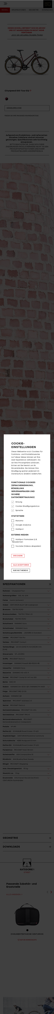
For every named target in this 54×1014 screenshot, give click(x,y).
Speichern (18, 556)
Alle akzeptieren (21, 565)
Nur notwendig (20, 570)
